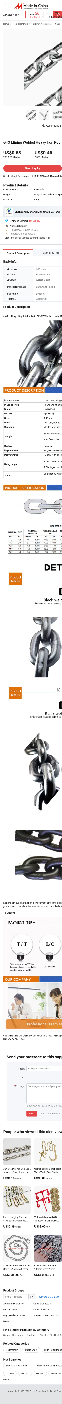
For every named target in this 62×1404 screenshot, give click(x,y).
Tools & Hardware (20, 23)
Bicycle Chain (10, 1309)
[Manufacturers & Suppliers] (31, 5)
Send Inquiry (32, 168)
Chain (58, 23)
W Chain (25, 1373)
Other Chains (40, 1309)
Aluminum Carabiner (13, 1303)
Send (31, 1113)
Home (6, 23)
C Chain (10, 1373)
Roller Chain (12, 1349)
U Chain (40, 1373)
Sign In (8, 237)
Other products (41, 1303)
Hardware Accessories (42, 23)
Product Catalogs (50, 1296)
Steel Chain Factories (16, 1365)
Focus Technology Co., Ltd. (42, 1391)
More (6, 1379)
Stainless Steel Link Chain (46, 1315)
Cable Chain (31, 1349)
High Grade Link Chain (14, 1315)
